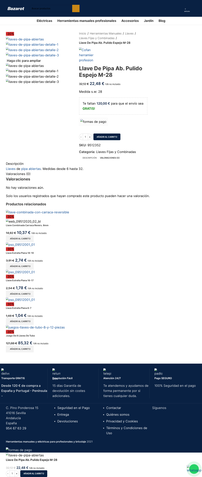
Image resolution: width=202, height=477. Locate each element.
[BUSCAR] (76, 8)
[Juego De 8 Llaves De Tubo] (35, 327)
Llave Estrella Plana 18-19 (20, 253)
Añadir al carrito (107, 137)
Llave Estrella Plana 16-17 (20, 280)
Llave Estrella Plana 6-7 (18, 308)
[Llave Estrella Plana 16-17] (20, 272)
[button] (20, 238)
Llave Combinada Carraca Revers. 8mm (27, 225)
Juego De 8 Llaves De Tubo (20, 335)
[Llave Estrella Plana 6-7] (20, 299)
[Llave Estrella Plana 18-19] (20, 244)
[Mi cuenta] (181, 8)
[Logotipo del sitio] (16, 8)
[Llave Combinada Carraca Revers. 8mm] (37, 212)
